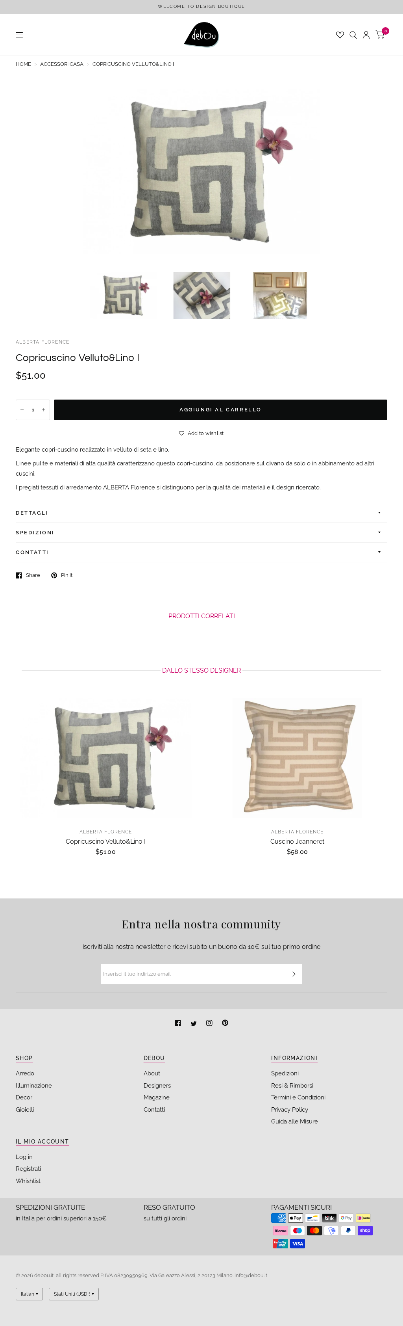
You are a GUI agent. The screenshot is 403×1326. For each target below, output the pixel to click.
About (152, 1073)
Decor (24, 1097)
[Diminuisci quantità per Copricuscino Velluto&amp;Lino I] (22, 410)
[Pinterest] (225, 1024)
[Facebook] (179, 1024)
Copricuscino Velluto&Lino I (106, 841)
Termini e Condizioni (298, 1097)
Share (33, 575)
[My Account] (366, 35)
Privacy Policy (289, 1109)
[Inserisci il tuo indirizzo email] (294, 974)
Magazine (157, 1097)
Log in (24, 1156)
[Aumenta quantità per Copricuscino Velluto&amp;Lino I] (44, 410)
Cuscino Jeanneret (297, 841)
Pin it (66, 575)
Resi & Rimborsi (292, 1085)
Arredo (25, 1073)
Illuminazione (34, 1085)
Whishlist (28, 1181)
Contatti (154, 1109)
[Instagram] (210, 1024)
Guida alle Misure (294, 1121)
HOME (23, 64)
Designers (157, 1085)
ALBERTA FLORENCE (42, 342)
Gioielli (25, 1109)
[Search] (353, 35)
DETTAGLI (32, 513)
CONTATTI (32, 552)
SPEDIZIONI (35, 533)
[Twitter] (194, 1024)
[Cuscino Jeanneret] (297, 758)
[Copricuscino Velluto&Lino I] (106, 758)
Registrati (28, 1168)
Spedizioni (285, 1073)
